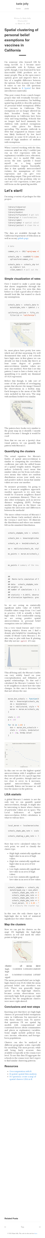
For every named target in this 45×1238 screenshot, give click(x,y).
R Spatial (26, 88)
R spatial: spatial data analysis (23, 1074)
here (36, 1233)
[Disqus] (22, 1119)
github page (23, 238)
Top (22, 1226)
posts (27, 8)
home (18, 8)
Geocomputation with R (21, 1071)
